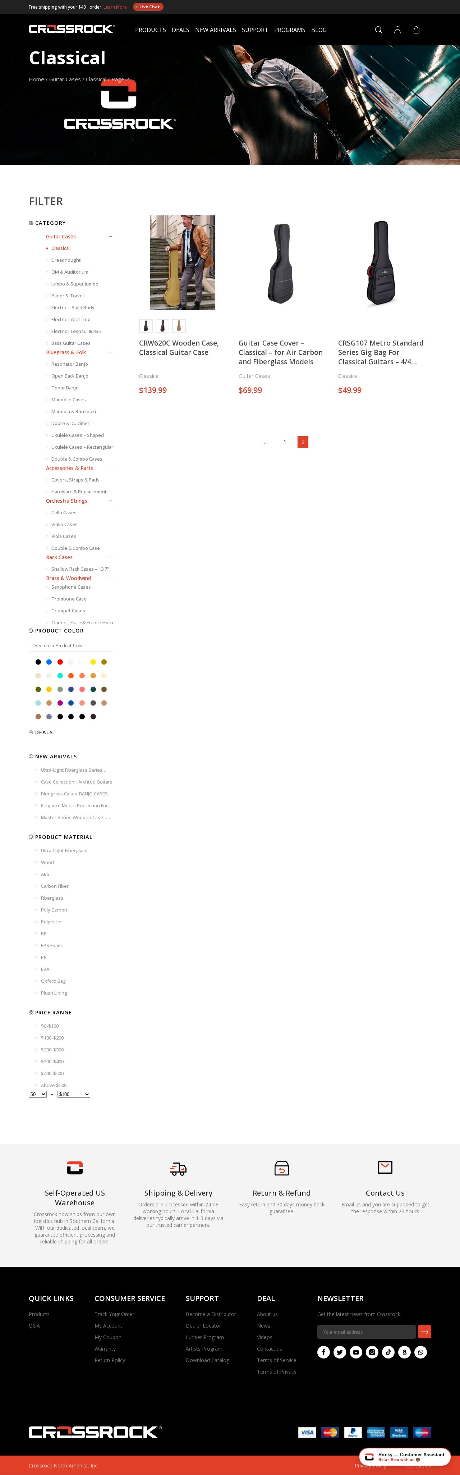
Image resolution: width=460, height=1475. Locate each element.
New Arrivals (215, 30)
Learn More (116, 7)
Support (255, 30)
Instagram (372, 1352)
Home (36, 79)
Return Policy (110, 1360)
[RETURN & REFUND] (282, 1173)
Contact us (269, 1348)
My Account (108, 1325)
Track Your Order (114, 1314)
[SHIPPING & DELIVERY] (178, 1175)
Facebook (323, 1352)
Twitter (340, 1352)
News (263, 1325)
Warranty (105, 1348)
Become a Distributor (211, 1314)
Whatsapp (420, 1352)
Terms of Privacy (276, 1371)
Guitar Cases (65, 79)
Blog (319, 30)
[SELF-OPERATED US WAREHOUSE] (74, 1172)
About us (267, 1314)
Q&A (34, 1325)
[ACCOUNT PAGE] (397, 29)
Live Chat (149, 6)
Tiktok (388, 1352)
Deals (180, 30)
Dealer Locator (203, 1325)
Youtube (356, 1352)
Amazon (404, 1352)
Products (150, 30)
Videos (264, 1337)
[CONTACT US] (385, 1171)
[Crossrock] (72, 30)
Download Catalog (207, 1360)
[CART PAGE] (416, 29)
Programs (289, 30)
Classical (96, 79)
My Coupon (108, 1337)
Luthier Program (205, 1337)
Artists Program (204, 1348)
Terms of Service (276, 1360)
